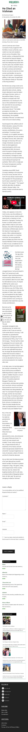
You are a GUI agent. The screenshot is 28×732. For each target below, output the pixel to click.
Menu (15, 5)
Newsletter (4, 714)
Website (4, 529)
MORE (3, 569)
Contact (3, 725)
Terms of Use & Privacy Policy (10, 727)
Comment (5, 496)
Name (4, 514)
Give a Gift (4, 712)
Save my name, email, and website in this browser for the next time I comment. (13, 538)
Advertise (4, 723)
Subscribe (4, 710)
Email (4, 522)
